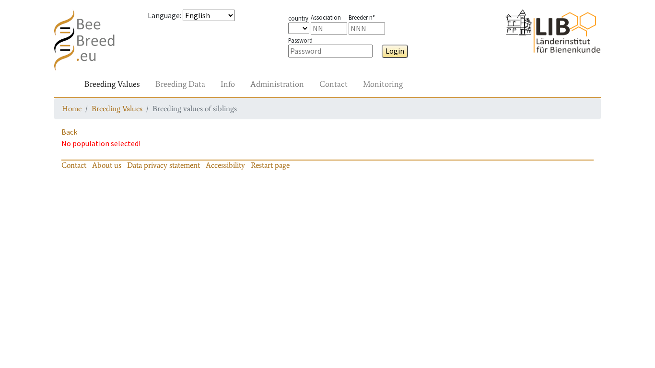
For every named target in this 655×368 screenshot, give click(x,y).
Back (69, 132)
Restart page (270, 165)
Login (395, 51)
